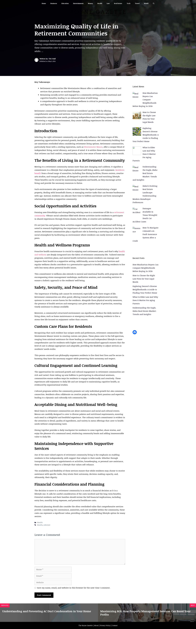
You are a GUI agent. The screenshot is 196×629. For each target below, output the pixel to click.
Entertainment (78, 3)
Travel (137, 3)
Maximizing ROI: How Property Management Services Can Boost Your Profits (145, 612)
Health (99, 3)
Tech (128, 3)
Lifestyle (47, 525)
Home (44, 3)
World (146, 3)
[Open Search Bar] (154, 3)
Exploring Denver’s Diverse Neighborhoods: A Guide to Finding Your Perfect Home (145, 289)
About (96, 625)
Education (65, 3)
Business (53, 3)
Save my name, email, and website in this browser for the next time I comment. (73, 587)
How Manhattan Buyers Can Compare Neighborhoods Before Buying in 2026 (145, 267)
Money (90, 3)
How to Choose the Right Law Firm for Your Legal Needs (144, 278)
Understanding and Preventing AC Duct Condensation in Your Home (46, 611)
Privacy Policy (105, 625)
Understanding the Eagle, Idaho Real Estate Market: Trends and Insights (144, 311)
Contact (115, 625)
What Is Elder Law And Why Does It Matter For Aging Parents (145, 300)
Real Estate (118, 3)
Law (108, 3)
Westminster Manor (93, 147)
